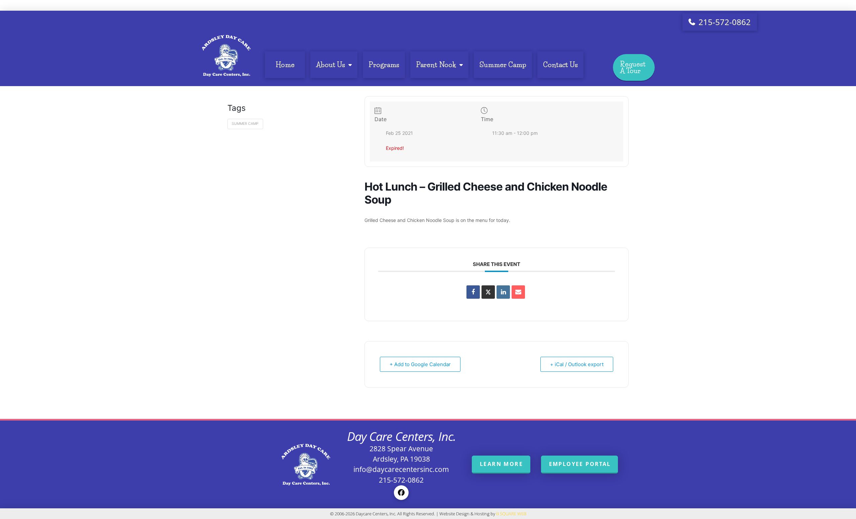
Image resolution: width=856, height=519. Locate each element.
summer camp (245, 123)
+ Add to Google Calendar (420, 364)
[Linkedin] (503, 292)
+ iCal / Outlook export (577, 364)
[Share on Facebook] (473, 292)
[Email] (518, 292)
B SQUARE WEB (511, 514)
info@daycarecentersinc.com (401, 469)
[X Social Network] (488, 292)
